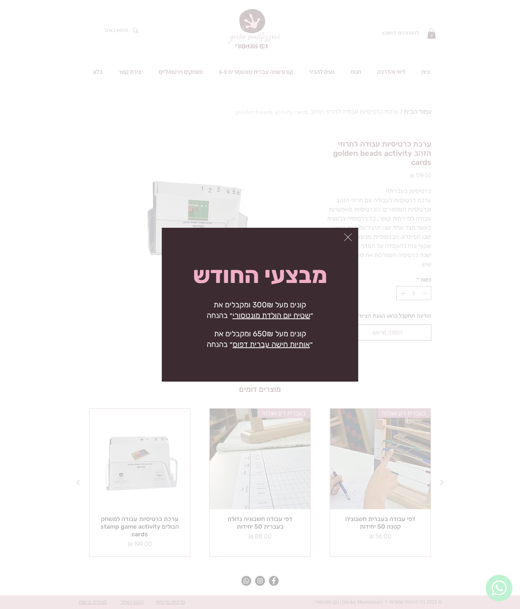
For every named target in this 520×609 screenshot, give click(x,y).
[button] (348, 237)
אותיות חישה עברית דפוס (271, 344)
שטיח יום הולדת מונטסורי (271, 315)
